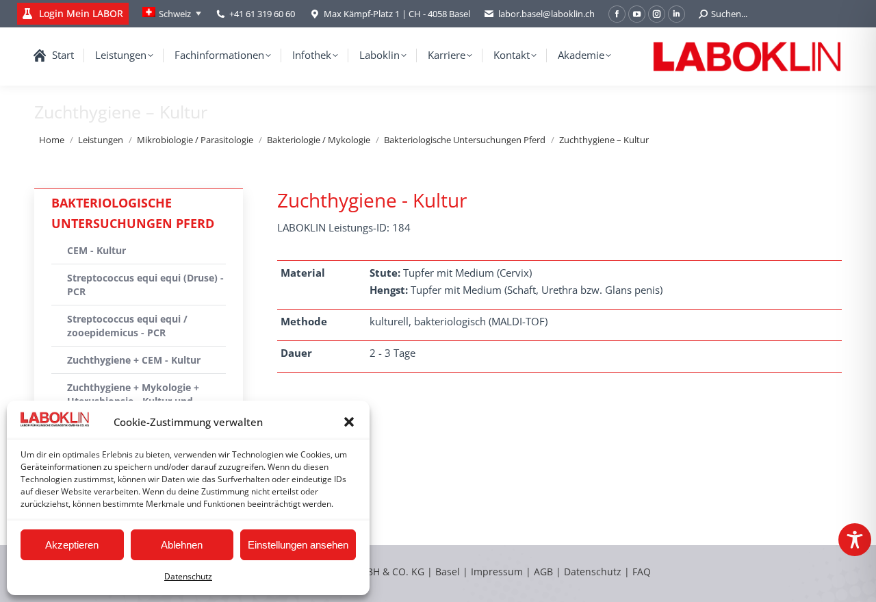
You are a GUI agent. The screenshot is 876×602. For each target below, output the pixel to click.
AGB (545, 571)
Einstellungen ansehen (298, 545)
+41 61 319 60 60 (262, 14)
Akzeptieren (72, 545)
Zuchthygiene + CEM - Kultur (134, 359)
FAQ (641, 571)
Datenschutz (188, 576)
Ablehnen (182, 545)
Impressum (497, 571)
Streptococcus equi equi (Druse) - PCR (145, 284)
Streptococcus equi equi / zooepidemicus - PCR (127, 325)
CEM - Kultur (96, 250)
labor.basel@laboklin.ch (546, 14)
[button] (349, 422)
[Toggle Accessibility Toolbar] (855, 539)
